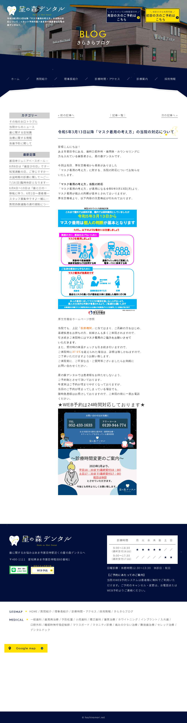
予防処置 (67, 619)
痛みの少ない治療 (126, 624)
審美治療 (109, 619)
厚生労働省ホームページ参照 (76, 319)
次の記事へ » (169, 115)
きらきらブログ (123, 611)
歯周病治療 (52, 619)
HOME (33, 611)
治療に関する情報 (20, 138)
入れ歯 (165, 619)
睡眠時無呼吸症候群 (57, 624)
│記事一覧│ (117, 115)
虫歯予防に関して (20, 143)
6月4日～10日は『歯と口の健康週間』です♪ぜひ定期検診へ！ (49, 188)
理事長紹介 (62, 611)
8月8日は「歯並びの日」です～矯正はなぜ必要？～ (42, 166)
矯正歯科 (95, 619)
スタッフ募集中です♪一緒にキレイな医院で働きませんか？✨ (49, 199)
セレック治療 (165, 624)
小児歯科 (81, 619)
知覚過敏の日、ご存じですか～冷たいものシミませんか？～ (47, 171)
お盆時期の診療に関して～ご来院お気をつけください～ (44, 177)
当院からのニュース (22, 127)
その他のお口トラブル (23, 121)
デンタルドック (40, 630)
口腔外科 (36, 624)
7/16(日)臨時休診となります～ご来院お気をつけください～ (47, 182)
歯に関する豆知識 (20, 132)
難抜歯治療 (147, 624)
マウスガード (81, 624)
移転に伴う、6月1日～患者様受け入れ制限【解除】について (47, 193)
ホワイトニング (128, 619)
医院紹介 (46, 611)
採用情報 (105, 611)
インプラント (149, 619)
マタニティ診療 (102, 624)
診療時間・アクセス (84, 611)
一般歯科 (36, 619)
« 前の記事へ (66, 115)
